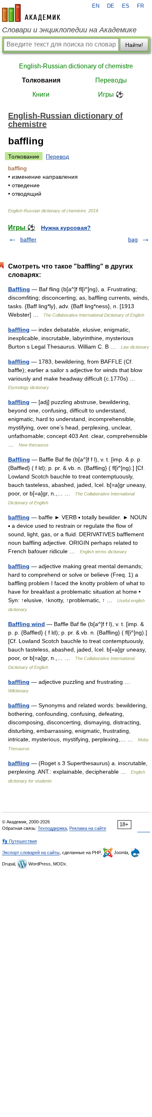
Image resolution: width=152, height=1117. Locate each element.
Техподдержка (52, 828)
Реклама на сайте (87, 828)
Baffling (19, 289)
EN (95, 6)
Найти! (134, 45)
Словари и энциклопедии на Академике (69, 30)
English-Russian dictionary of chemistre (76, 66)
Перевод (57, 156)
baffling (19, 329)
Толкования (41, 80)
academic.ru (31, 13)
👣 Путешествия (19, 841)
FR (140, 6)
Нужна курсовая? (66, 227)
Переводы (111, 80)
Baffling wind (26, 624)
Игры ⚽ (111, 94)
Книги (40, 94)
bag (133, 239)
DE (110, 6)
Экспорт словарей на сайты (31, 852)
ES (125, 6)
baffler (28, 239)
